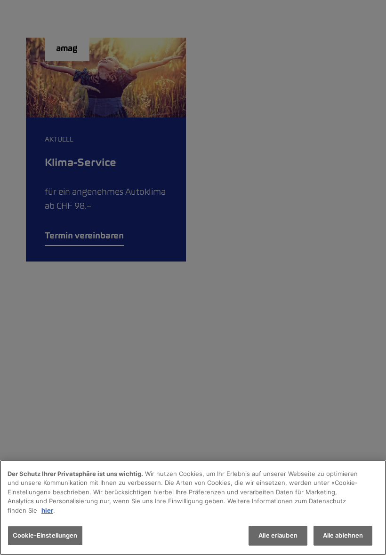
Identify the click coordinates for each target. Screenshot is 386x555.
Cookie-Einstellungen (45, 535)
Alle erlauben (278, 535)
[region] (193, 507)
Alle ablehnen (343, 535)
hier (47, 510)
